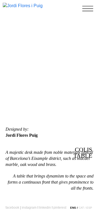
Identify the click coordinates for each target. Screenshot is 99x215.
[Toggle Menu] (86, 15)
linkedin (45, 207)
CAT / (82, 207)
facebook (12, 207)
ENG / (74, 207)
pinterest (59, 207)
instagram (29, 207)
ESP (89, 207)
